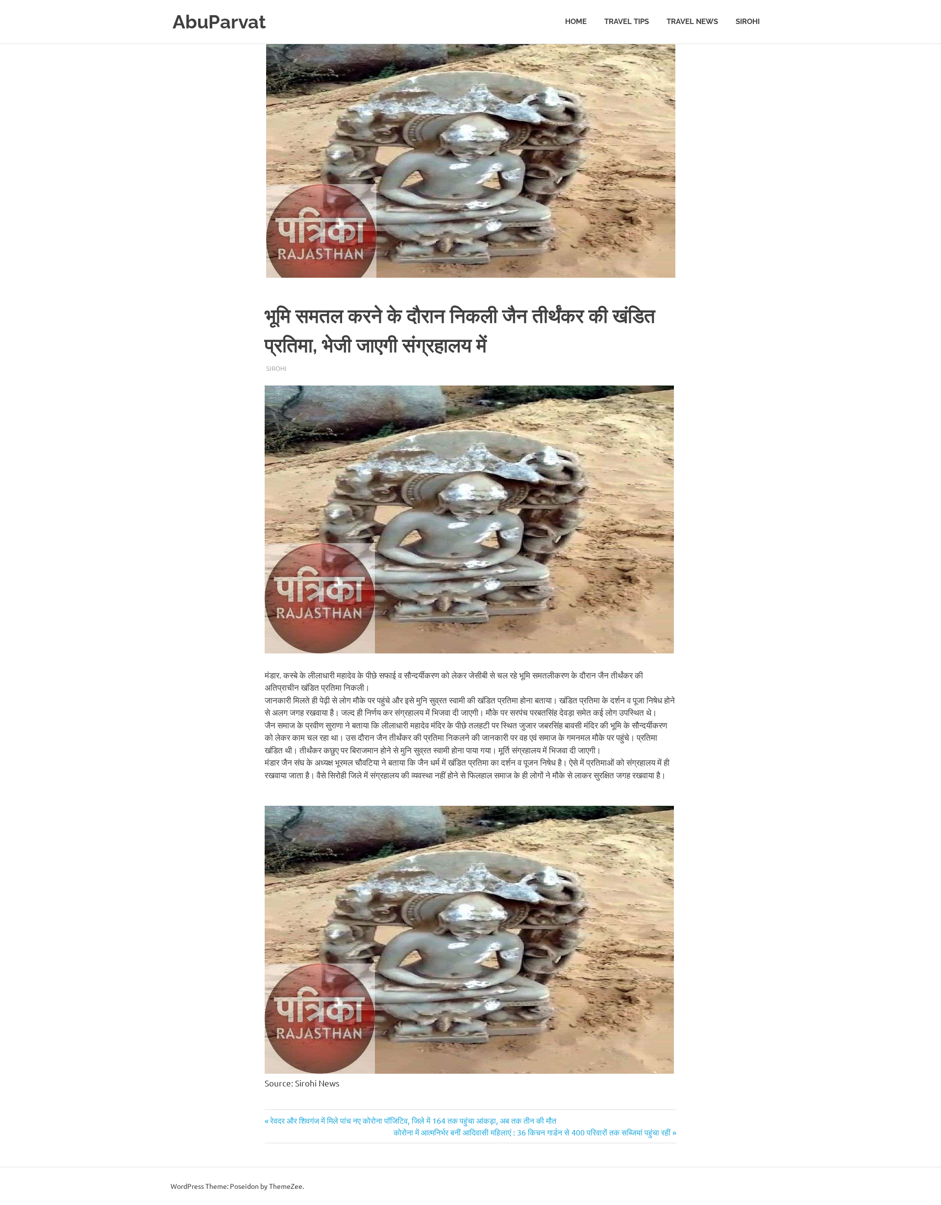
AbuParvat (219, 22)
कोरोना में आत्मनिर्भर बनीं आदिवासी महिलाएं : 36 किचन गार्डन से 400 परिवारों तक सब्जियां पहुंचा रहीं (532, 1132)
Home (576, 21)
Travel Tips (626, 21)
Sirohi (748, 21)
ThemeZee (285, 1185)
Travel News (692, 21)
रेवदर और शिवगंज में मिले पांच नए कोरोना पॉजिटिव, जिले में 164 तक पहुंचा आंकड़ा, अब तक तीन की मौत (413, 1120)
